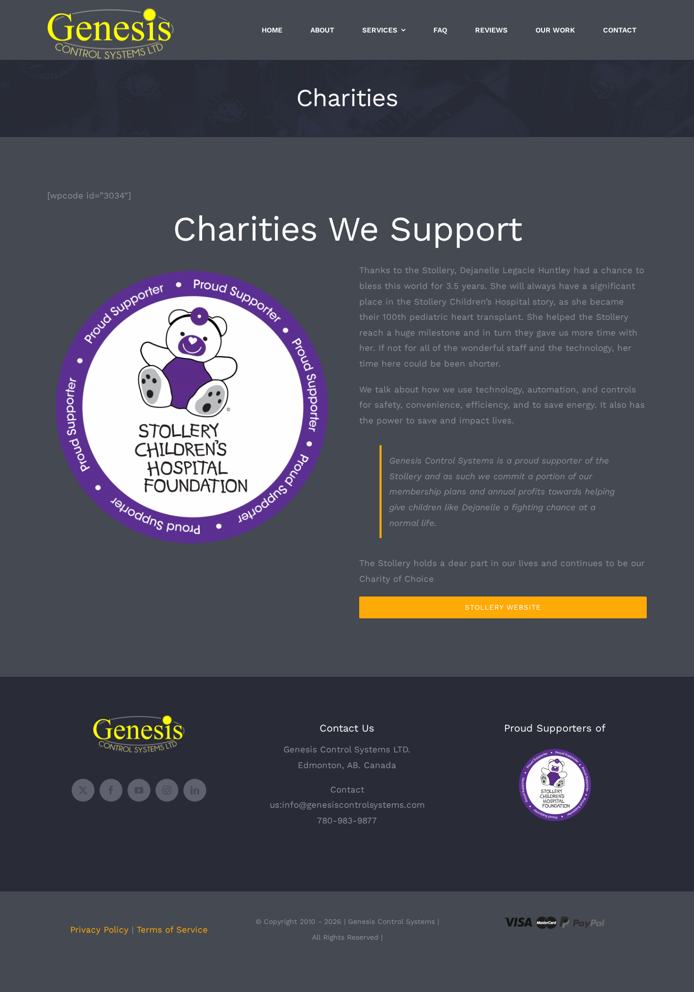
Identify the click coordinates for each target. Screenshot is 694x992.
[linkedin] (194, 790)
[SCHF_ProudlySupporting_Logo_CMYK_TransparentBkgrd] (555, 751)
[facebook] (111, 790)
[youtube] (139, 790)
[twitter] (83, 790)
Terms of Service (172, 929)
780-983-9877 (347, 820)
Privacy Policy (99, 929)
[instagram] (166, 790)
